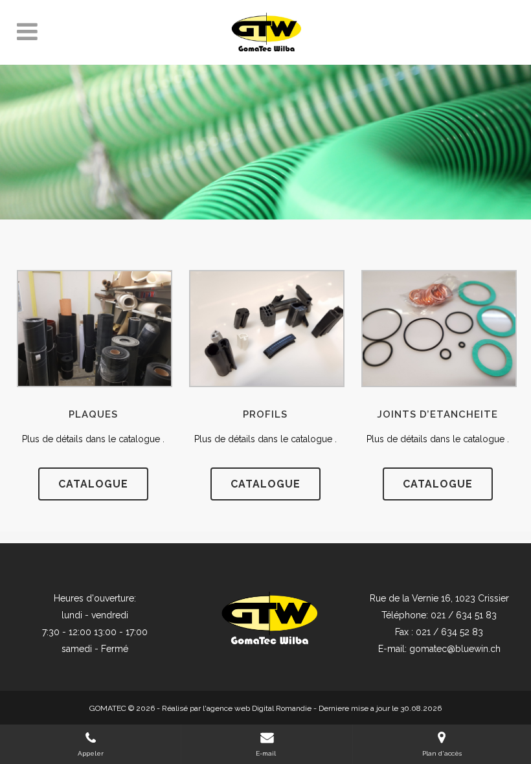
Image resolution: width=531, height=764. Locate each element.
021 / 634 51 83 (464, 615)
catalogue (93, 484)
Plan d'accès (442, 753)
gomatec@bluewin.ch (455, 649)
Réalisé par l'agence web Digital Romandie (236, 708)
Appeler (91, 753)
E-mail (267, 753)
